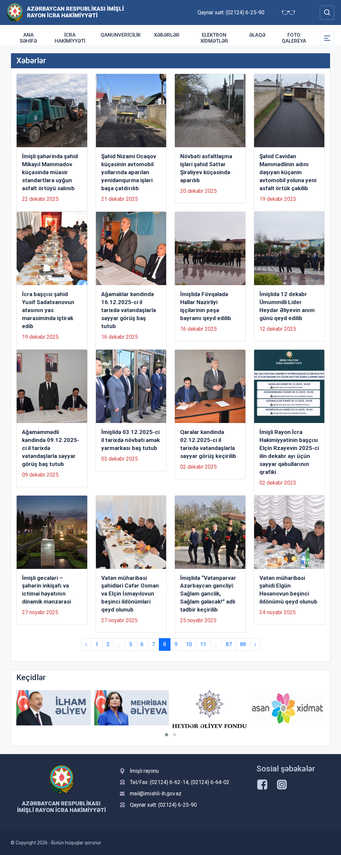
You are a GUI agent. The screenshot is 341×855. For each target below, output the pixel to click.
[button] (166, 734)
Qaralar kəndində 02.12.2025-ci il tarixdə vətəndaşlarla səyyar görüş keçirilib (208, 444)
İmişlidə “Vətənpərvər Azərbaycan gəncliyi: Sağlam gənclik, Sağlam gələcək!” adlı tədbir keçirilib (208, 594)
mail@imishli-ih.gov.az (155, 793)
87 (229, 644)
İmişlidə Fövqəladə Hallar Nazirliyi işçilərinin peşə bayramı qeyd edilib (205, 306)
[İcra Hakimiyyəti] (15, 12)
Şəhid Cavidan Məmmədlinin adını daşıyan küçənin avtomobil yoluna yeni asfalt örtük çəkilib (287, 172)
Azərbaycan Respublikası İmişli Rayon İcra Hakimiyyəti (75, 12)
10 (189, 644)
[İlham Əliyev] (53, 707)
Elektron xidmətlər (214, 38)
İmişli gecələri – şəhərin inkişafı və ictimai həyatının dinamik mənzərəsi (46, 590)
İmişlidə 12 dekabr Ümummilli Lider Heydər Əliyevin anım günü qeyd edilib (287, 306)
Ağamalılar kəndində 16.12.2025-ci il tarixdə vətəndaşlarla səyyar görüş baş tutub (128, 310)
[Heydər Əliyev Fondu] (209, 709)
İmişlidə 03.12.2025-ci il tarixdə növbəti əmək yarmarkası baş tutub (130, 440)
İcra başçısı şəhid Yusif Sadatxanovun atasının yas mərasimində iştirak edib (48, 310)
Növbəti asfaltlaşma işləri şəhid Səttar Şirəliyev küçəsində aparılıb (206, 168)
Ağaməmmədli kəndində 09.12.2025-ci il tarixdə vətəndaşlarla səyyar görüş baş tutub (50, 448)
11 (203, 644)
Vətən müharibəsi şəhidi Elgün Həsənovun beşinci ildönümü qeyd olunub (288, 590)
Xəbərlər (166, 35)
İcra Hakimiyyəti (70, 38)
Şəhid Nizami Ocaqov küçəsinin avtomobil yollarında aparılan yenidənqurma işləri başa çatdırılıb (128, 172)
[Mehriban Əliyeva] (131, 707)
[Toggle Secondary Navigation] (327, 38)
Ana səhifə (28, 38)
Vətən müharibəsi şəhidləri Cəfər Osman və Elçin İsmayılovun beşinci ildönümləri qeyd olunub (130, 594)
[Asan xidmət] (287, 707)
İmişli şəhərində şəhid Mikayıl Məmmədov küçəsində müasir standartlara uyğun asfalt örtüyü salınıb (50, 172)
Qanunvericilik (121, 35)
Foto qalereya (294, 38)
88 (243, 644)
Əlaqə (257, 35)
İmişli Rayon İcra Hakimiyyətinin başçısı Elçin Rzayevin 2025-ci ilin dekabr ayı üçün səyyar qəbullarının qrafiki (289, 452)
